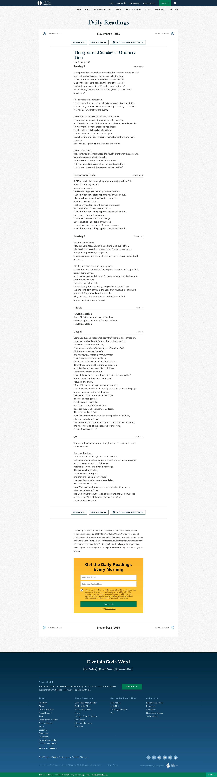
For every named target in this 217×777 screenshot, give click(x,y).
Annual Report (45, 713)
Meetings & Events (118, 709)
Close (210, 775)
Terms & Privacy (110, 609)
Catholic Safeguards (48, 743)
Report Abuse (149, 3)
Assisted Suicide (46, 723)
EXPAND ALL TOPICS (47, 748)
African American (46, 709)
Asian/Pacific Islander (48, 719)
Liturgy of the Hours (83, 723)
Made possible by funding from (152, 765)
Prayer (78, 713)
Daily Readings (116, 3)
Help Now (165, 3)
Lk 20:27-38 (139, 332)
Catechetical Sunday (48, 740)
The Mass (79, 726)
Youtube (159, 757)
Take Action (115, 702)
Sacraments (80, 719)
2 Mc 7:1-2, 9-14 (138, 66)
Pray (112, 713)
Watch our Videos (125, 669)
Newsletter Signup (154, 713)
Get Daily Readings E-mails (129, 42)
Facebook (154, 757)
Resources (151, 706)
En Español (78, 42)
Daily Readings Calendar (125, 3)
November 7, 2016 (162, 34)
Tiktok (176, 757)
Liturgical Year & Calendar (86, 716)
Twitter (148, 757)
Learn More (132, 687)
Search (175, 2)
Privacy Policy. (122, 598)
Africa (41, 706)
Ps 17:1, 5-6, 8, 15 (138, 175)
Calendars (150, 709)
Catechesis (44, 736)
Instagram (170, 757)
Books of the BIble (83, 706)
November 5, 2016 (55, 34)
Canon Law (43, 733)
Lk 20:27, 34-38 (138, 437)
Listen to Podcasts (106, 669)
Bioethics (43, 730)
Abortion (43, 702)
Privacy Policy (112, 765)
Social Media (152, 716)
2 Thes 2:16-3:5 (138, 236)
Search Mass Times (83, 709)
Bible (41, 726)
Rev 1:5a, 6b (139, 307)
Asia (41, 716)
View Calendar (98, 42)
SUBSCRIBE (109, 604)
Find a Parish (134, 3)
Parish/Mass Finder (154, 702)
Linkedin (165, 757)
